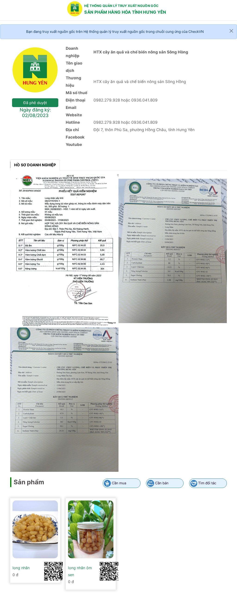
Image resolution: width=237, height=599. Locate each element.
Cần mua (119, 483)
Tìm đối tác (207, 483)
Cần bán (161, 483)
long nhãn (21, 567)
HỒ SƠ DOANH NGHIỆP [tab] (35, 165)
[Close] (231, 31)
